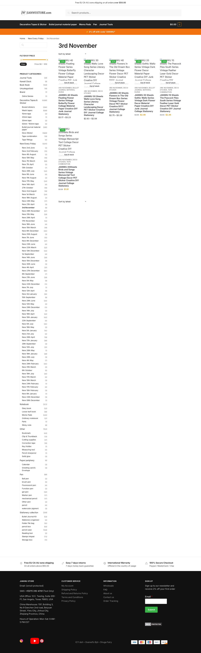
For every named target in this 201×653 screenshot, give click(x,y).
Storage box (27, 540)
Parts (24, 421)
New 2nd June (28, 148)
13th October (27, 167)
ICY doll (79, 642)
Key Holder (26, 446)
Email (148, 596)
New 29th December (31, 307)
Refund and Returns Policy (74, 593)
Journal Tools (26, 78)
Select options (69, 123)
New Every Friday (36, 38)
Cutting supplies (29, 440)
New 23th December (31, 397)
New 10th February (30, 390)
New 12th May (28, 304)
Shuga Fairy (106, 642)
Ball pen (25, 478)
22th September (29, 320)
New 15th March (29, 227)
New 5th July (27, 324)
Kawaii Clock (25, 81)
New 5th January (29, 330)
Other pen (26, 502)
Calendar (26, 464)
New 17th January (29, 340)
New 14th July (28, 310)
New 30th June (28, 264)
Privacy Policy (68, 601)
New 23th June (28, 244)
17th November (28, 221)
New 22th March (29, 247)
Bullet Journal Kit (29, 516)
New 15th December (30, 261)
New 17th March (29, 377)
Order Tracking (110, 601)
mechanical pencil (29, 498)
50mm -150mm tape (30, 124)
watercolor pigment (30, 508)
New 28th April (28, 217)
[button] (175, 24)
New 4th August (29, 154)
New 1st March (28, 194)
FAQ (105, 589)
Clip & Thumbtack (29, 436)
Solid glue (26, 456)
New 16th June (28, 224)
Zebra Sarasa (27, 96)
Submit (151, 609)
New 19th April (28, 314)
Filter (23, 64)
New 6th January (29, 394)
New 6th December (30, 231)
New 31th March (29, 367)
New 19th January (29, 354)
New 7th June (28, 237)
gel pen (25, 492)
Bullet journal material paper (68, 90)
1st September (28, 254)
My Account (67, 585)
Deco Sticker (27, 133)
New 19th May (28, 327)
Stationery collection (29, 512)
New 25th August (29, 234)
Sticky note (26, 425)
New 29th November (31, 211)
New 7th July (27, 287)
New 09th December (31, 400)
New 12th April (28, 291)
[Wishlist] (75, 63)
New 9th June (28, 174)
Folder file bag (28, 523)
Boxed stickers (28, 107)
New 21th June (28, 277)
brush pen (26, 482)
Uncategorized (26, 88)
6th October (27, 370)
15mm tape (26, 114)
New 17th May (28, 181)
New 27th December (31, 270)
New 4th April (28, 267)
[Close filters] (48, 43)
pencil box (26, 526)
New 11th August (29, 178)
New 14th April (28, 184)
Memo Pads (27, 415)
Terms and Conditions (72, 597)
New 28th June (28, 300)
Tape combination (166, 91)
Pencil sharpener (29, 453)
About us (107, 593)
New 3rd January (29, 294)
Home (22, 38)
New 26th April (28, 337)
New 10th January (29, 317)
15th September (28, 297)
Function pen (27, 488)
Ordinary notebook (30, 418)
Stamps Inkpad (28, 536)
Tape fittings (27, 140)
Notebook (24, 404)
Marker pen (27, 495)
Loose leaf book (29, 411)
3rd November (65, 88)
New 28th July (28, 357)
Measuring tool (28, 450)
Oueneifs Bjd (91, 642)
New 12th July (28, 347)
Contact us (108, 597)
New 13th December (30, 251)
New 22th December (31, 284)
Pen (21, 474)
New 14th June (28, 257)
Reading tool (27, 533)
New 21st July (28, 334)
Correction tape (28, 443)
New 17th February (30, 387)
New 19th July (28, 373)
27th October (27, 188)
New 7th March (28, 161)
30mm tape (26, 120)
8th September (28, 274)
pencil (24, 505)
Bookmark (26, 433)
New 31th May (28, 214)
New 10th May (28, 158)
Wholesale (108, 585)
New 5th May (27, 280)
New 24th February (30, 383)
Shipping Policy (69, 589)
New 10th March (29, 380)
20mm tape (26, 117)
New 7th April (28, 164)
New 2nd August (29, 191)
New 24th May (28, 201)
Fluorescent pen (29, 485)
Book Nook (25, 85)
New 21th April (28, 204)
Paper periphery (27, 460)
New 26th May (28, 350)
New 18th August (29, 197)
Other (22, 429)
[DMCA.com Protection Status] (163, 624)
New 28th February (30, 364)
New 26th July (28, 171)
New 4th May (27, 360)
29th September (29, 344)
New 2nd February (30, 151)
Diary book (26, 408)
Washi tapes (27, 110)
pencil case (27, 530)
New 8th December (30, 241)
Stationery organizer (30, 520)
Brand (22, 92)
